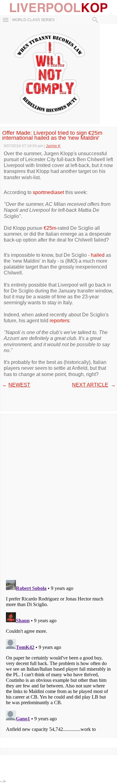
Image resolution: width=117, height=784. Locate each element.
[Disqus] (58, 495)
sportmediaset (48, 192)
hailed (98, 255)
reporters (59, 320)
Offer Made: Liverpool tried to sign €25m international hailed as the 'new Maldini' (52, 135)
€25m (50, 228)
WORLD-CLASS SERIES (33, 20)
